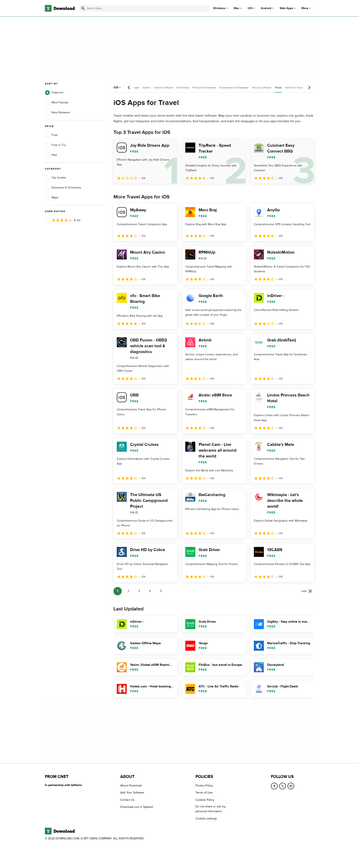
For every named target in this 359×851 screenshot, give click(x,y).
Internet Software (163, 87)
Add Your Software (132, 792)
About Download (131, 785)
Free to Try (59, 145)
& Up (77, 220)
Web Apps (286, 8)
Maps (55, 197)
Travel (278, 87)
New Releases (61, 112)
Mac (236, 8)
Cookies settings (206, 818)
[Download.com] (60, 8)
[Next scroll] (309, 88)
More (304, 8)
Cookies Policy (204, 800)
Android (266, 8)
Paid (54, 155)
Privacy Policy (204, 785)
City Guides (59, 177)
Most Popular (60, 102)
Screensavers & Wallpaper (234, 87)
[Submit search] (83, 8)
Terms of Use (204, 792)
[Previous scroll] (129, 88)
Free (55, 135)
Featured (57, 92)
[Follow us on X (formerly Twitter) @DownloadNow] (282, 786)
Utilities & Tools (293, 87)
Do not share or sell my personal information (210, 809)
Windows (219, 8)
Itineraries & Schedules (66, 187)
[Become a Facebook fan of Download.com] (274, 786)
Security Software (262, 87)
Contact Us (127, 800)
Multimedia (183, 87)
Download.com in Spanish (136, 807)
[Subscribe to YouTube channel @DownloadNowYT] (291, 786)
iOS (250, 8)
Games (147, 87)
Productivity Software (204, 87)
